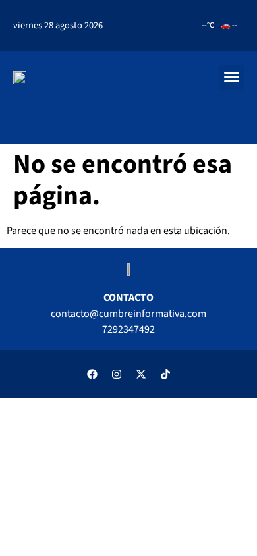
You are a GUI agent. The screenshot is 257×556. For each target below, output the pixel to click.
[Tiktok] (165, 374)
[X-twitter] (141, 374)
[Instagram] (116, 374)
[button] (231, 77)
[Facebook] (92, 374)
